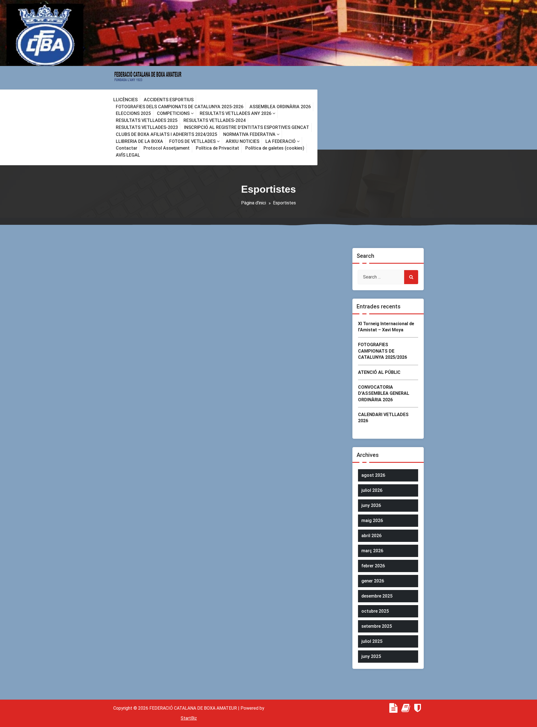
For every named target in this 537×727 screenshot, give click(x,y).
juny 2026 (371, 505)
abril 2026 (371, 535)
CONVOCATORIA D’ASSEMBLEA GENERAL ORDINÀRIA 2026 (383, 393)
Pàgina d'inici (253, 203)
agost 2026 (373, 475)
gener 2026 (372, 581)
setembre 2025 (376, 626)
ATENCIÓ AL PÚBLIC (379, 372)
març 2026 (372, 550)
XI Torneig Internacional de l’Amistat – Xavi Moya (386, 326)
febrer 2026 (373, 565)
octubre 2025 (375, 611)
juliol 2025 (371, 641)
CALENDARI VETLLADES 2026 (383, 417)
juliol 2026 (371, 490)
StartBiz (189, 718)
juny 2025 (371, 656)
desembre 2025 (376, 596)
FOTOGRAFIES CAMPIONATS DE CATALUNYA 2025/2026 (382, 351)
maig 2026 (372, 520)
